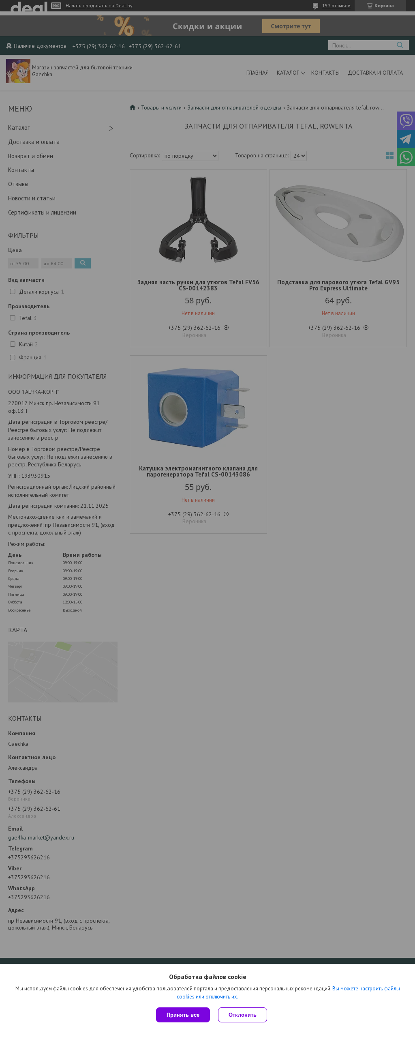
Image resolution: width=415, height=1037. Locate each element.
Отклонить (243, 1015)
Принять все (183, 1015)
